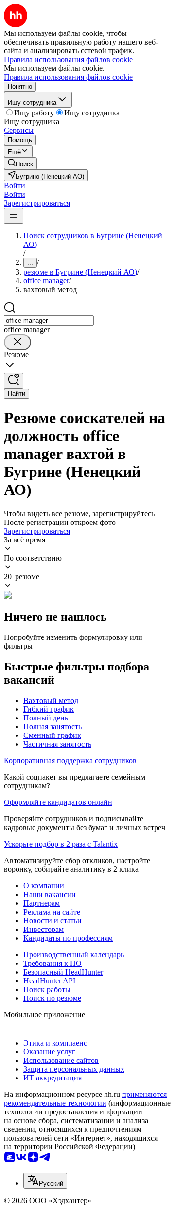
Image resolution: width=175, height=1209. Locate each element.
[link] (20, 163)
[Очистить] (17, 342)
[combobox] (49, 320)
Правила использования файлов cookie (68, 77)
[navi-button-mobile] (13, 216)
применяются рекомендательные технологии (85, 1098)
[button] (14, 185)
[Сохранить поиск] (13, 381)
